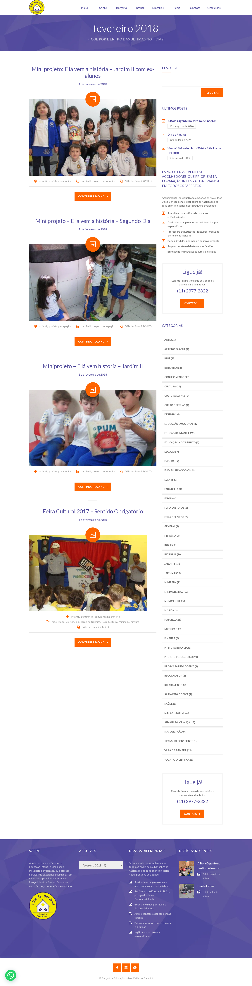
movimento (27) (174, 601)
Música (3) (170, 610)
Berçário (121, 7)
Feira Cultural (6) (176, 507)
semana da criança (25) (179, 722)
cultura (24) (172, 386)
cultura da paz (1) (176, 395)
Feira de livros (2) (176, 517)
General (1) (171, 526)
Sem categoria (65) (176, 712)
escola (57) (171, 451)
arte (54, 621)
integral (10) (172, 554)
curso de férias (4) (176, 405)
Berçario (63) (173, 367)
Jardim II (86, 181)
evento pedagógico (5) (179, 470)
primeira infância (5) (177, 647)
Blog (177, 7)
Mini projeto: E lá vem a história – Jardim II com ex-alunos (93, 72)
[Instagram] (126, 967)
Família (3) (170, 498)
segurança (87, 616)
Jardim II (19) (172, 573)
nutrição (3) (172, 629)
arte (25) (170, 339)
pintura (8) (171, 638)
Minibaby (124, 621)
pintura (135, 621)
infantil (43, 181)
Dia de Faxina (177, 134)
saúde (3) (170, 703)
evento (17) (171, 461)
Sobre (103, 7)
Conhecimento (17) (176, 377)
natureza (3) (172, 619)
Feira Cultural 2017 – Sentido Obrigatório (93, 511)
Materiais (158, 7)
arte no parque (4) (176, 349)
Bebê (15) (169, 358)
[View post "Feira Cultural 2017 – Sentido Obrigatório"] (92, 573)
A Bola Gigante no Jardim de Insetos (192, 120)
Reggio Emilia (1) (175, 675)
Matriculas (214, 7)
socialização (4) (175, 731)
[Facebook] (117, 967)
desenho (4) (171, 414)
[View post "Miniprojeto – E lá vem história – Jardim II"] (92, 428)
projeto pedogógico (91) (181, 656)
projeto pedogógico (104, 181)
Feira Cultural (109, 621)
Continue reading (91, 196)
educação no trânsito (88, 621)
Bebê (61, 621)
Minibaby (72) (172, 582)
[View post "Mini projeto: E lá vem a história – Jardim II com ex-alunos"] (92, 137)
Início (84, 7)
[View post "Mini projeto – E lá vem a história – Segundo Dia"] (92, 282)
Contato (195, 7)
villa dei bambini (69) (177, 750)
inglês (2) (170, 545)
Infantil (139, 7)
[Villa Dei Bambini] (36, 7)
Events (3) (170, 479)
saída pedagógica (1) (178, 694)
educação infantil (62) (179, 433)
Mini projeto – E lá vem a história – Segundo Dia (93, 220)
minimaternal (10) (176, 591)
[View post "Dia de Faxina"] (186, 891)
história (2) (171, 535)
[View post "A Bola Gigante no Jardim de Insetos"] (186, 868)
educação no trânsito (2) (181, 442)
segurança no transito (107, 616)
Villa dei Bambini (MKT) (138, 181)
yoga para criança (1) (178, 759)
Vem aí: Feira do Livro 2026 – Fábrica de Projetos (194, 150)
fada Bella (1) (173, 489)
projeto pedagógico (60, 181)
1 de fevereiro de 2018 (93, 84)
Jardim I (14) (172, 563)
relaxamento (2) (175, 685)
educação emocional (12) (181, 423)
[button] (10, 975)
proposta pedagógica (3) (181, 666)
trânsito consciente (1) (180, 741)
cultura (70, 621)
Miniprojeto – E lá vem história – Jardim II (93, 366)
